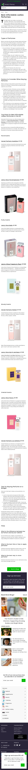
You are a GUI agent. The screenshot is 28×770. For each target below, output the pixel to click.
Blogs (6, 12)
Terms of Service (17, 731)
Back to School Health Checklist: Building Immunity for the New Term (19, 650)
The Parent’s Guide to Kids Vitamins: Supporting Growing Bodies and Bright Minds (14, 621)
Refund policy (17, 733)
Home (2, 12)
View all (25, 594)
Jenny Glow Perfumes (12, 120)
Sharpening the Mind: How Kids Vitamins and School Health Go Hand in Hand (19, 630)
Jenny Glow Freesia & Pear (11, 264)
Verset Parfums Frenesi (9, 310)
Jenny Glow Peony (7, 398)
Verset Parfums (13, 500)
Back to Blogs (15, 569)
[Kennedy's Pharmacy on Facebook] (17, 745)
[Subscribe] (23, 587)
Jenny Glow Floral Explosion (10, 180)
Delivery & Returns (18, 728)
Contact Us (3, 731)
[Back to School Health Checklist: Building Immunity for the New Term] (6, 652)
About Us (3, 728)
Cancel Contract (20, 736)
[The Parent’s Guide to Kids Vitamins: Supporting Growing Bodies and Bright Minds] (14, 607)
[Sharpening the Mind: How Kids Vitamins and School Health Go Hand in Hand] (6, 632)
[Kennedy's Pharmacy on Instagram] (14, 745)
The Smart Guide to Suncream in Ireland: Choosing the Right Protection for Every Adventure (17, 662)
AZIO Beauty (17, 1)
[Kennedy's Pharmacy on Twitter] (19, 745)
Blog (2, 729)
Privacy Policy (17, 729)
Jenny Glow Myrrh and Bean (10, 352)
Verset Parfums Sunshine (9, 141)
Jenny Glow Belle (6, 225)
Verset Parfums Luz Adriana (10, 441)
